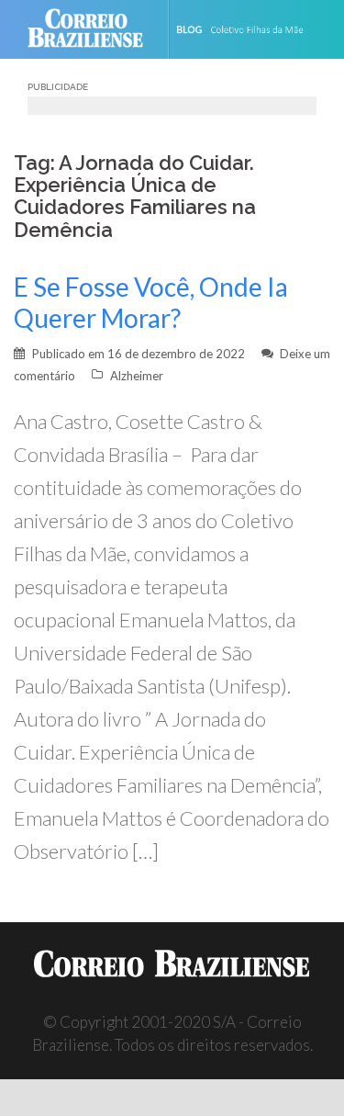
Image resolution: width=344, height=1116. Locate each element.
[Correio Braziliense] (93, 29)
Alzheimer (136, 375)
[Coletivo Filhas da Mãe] (251, 29)
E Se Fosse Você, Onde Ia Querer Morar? (151, 302)
